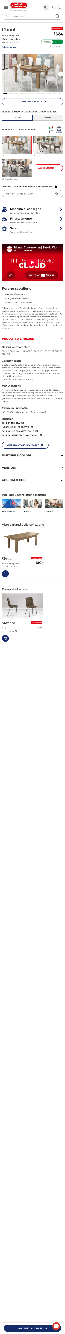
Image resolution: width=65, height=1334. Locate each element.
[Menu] (6, 8)
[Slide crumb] (5, 93)
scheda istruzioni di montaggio (20, 435)
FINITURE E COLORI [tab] (16, 455)
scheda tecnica (11, 423)
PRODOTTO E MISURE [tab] (18, 339)
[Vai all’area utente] (53, 8)
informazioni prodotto (15, 427)
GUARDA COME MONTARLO (23, 445)
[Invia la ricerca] (57, 16)
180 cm (47, 117)
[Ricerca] (51, 8)
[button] (32, 73)
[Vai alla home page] (25, 7)
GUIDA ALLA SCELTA (31, 101)
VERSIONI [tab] (9, 467)
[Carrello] (60, 8)
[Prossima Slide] (60, 74)
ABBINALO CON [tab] (14, 480)
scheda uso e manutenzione (18, 431)
